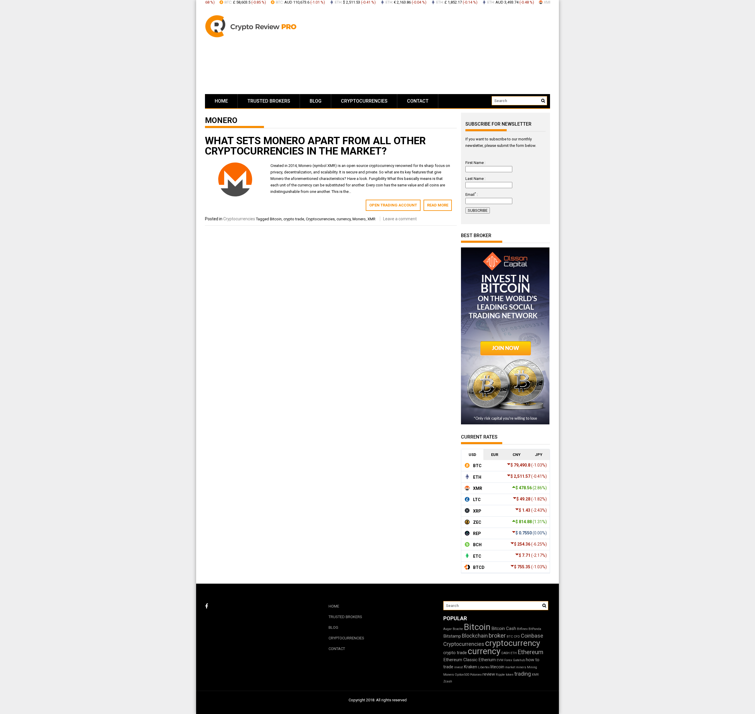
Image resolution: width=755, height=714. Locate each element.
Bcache (458, 629)
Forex (508, 660)
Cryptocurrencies (364, 101)
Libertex (484, 667)
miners (521, 667)
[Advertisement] (433, 50)
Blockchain (475, 636)
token (509, 675)
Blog (315, 101)
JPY (538, 454)
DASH (505, 653)
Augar (447, 629)
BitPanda (534, 629)
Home (221, 101)
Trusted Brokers (268, 101)
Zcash (447, 681)
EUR (494, 454)
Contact (418, 101)
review (488, 674)
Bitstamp (452, 636)
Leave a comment (400, 218)
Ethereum (530, 652)
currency (344, 219)
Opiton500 (462, 675)
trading (522, 674)
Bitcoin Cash (503, 628)
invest (458, 667)
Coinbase (532, 636)
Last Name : (475, 178)
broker (497, 635)
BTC (510, 637)
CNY (517, 454)
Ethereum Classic (460, 659)
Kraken (470, 666)
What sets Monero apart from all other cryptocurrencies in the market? (315, 146)
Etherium (487, 659)
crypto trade (293, 219)
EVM (500, 660)
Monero (359, 219)
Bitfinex (522, 629)
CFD (517, 637)
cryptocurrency (512, 643)
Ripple (500, 675)
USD (472, 454)
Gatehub (519, 660)
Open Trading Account (393, 205)
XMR (371, 219)
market (510, 667)
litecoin (497, 666)
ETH (514, 653)
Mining (532, 667)
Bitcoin (276, 219)
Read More (437, 205)
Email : (471, 194)
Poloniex (476, 675)
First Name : (475, 162)
